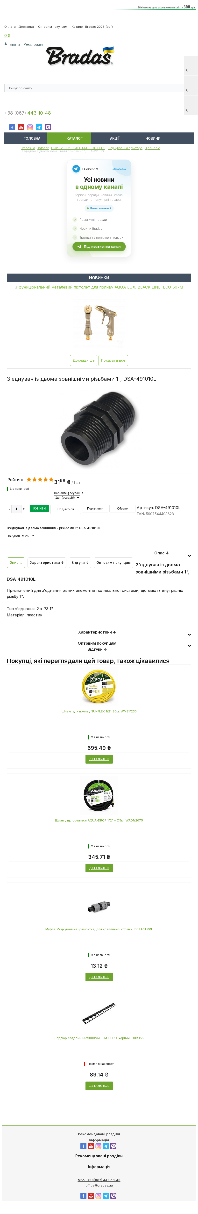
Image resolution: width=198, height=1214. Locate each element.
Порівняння (95, 508)
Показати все (113, 360)
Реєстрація (33, 44)
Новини (153, 138)
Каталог (75, 138)
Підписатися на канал (102, 246)
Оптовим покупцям (52, 26)
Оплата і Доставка (19, 26)
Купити (39, 508)
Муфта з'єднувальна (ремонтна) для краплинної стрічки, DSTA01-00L (99, 929)
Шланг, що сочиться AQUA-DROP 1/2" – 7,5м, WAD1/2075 (99, 820)
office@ (91, 1185)
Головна (32, 138)
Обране (122, 508)
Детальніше (99, 759)
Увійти (14, 44)
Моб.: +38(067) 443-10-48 (99, 1180)
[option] (99, 450)
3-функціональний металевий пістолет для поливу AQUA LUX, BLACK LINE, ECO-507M (99, 287)
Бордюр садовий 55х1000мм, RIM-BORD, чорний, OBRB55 (99, 1038)
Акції (114, 138)
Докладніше (84, 360)
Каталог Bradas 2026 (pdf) (92, 26)
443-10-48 (39, 113)
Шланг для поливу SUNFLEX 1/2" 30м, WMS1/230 (99, 711)
